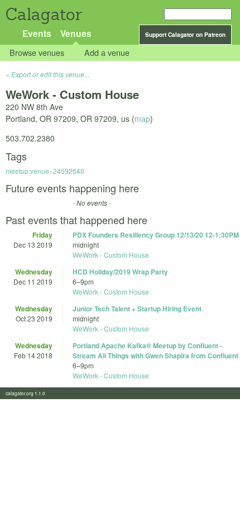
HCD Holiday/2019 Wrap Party (120, 272)
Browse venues (36, 53)
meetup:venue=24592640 (45, 171)
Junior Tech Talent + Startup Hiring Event (137, 309)
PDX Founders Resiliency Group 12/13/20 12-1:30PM (156, 235)
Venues (76, 33)
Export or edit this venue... (50, 74)
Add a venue (106, 53)
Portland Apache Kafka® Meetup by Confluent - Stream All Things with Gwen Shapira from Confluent (155, 350)
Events (36, 33)
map (142, 118)
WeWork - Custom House (111, 254)
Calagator (43, 14)
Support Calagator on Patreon (185, 35)
